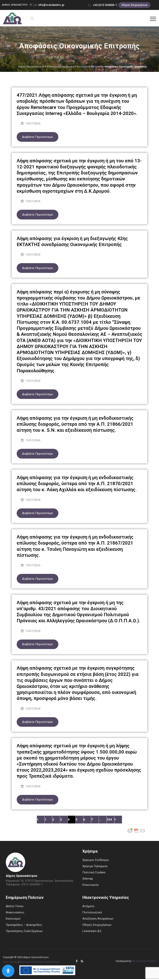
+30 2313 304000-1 (104, 5)
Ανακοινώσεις (15, 912)
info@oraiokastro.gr (51, 4)
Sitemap (87, 878)
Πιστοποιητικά (92, 912)
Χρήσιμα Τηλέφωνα (94, 866)
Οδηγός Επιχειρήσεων (134, 4)
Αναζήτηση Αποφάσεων (97, 918)
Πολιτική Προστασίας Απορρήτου (39, 961)
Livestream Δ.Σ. (92, 931)
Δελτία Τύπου (14, 906)
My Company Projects (144, 961)
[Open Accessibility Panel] (8, 971)
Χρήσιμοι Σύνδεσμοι (95, 860)
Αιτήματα (88, 906)
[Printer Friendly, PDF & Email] (136, 830)
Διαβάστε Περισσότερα (37, 137)
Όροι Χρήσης (10, 961)
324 (109, 819)
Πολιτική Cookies (93, 872)
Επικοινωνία (90, 885)
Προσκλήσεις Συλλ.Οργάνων (24, 931)
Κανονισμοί (13, 918)
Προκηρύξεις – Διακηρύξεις (24, 925)
